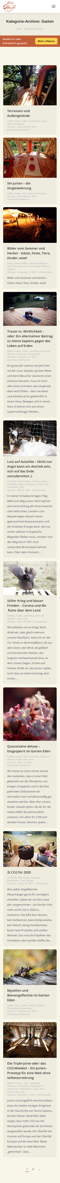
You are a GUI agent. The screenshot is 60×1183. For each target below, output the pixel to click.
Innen (24, 193)
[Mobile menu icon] (53, 6)
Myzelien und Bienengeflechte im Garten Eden (28, 995)
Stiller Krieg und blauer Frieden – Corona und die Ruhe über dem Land (26, 605)
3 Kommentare (42, 883)
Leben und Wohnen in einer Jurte (33, 484)
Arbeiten (27, 481)
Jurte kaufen (40, 193)
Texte (22, 880)
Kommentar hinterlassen (18, 130)
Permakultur (18, 124)
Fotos (9, 263)
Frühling (35, 481)
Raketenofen (13, 880)
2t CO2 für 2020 (14, 481)
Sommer (11, 269)
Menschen (23, 266)
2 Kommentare (45, 272)
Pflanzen (45, 266)
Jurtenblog (34, 351)
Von (11, 127)
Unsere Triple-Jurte (16, 1092)
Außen (10, 121)
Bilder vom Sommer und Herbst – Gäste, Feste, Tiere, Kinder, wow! (29, 253)
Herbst (24, 263)
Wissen (30, 880)
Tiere (22, 487)
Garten (18, 121)
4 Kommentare (44, 1095)
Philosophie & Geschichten (19, 1008)
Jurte (30, 193)
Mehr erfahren (46, 41)
